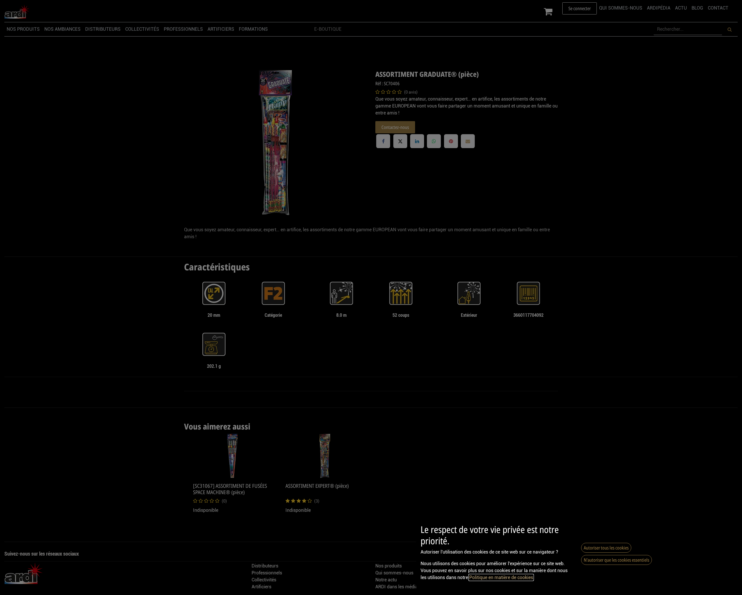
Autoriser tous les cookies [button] (606, 548)
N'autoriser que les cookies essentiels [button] (616, 560)
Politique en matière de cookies (501, 577)
